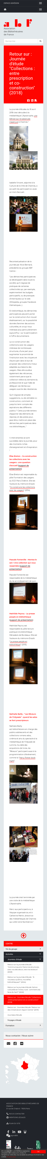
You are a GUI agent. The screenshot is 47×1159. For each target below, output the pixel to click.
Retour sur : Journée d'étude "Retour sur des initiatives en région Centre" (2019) (24, 1008)
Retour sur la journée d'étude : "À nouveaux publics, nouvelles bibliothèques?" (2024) (21, 979)
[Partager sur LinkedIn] (32, 100)
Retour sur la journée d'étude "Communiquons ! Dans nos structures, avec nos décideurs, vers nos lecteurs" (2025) (23, 968)
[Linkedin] (14, 1132)
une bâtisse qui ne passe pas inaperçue (23, 119)
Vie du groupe (11, 949)
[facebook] (15, 1043)
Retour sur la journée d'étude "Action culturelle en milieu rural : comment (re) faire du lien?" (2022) (24, 989)
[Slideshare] (25, 1132)
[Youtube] (19, 1132)
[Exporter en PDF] (36, 100)
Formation (10, 1025)
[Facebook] (8, 1132)
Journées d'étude (15, 959)
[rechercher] (40, 41)
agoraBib (14, 1135)
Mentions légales (17, 1117)
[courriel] (8, 1043)
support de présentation (21, 620)
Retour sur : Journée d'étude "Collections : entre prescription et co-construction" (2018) (24, 999)
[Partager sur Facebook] (28, 100)
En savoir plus (11, 1157)
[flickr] (22, 1043)
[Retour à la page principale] (5, 9)
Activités (9, 954)
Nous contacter (16, 1114)
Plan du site (14, 1123)
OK (38, 1151)
